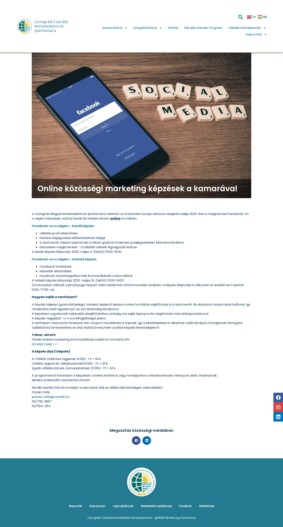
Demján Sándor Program (203, 28)
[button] (136, 440)
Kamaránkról (112, 28)
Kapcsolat (254, 34)
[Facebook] (278, 397)
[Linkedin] (278, 417)
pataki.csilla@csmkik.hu (50, 397)
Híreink (173, 28)
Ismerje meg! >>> (45, 344)
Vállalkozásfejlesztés (244, 28)
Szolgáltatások (145, 28)
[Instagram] (278, 407)
